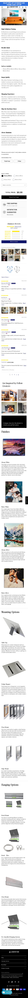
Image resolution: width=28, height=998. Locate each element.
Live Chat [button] (8, 992)
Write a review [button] (14, 241)
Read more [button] (4, 324)
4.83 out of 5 (17, 226)
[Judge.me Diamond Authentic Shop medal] (10, 269)
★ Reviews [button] (26, 500)
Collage (19, 161)
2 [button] (12, 374)
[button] (19, 7)
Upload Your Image (14, 197)
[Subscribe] (22, 973)
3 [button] (14, 374)
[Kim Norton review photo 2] (12, 310)
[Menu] (2, 7)
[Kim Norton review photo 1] (4, 310)
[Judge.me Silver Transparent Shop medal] (17, 269)
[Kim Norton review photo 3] (20, 310)
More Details (10, 214)
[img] (4, 281)
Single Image (7, 161)
